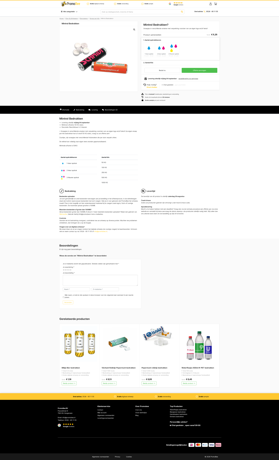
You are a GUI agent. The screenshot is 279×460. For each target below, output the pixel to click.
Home (62, 18)
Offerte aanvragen (199, 70)
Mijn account (101, 412)
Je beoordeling (69, 273)
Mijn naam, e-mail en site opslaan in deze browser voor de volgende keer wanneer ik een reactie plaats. (99, 296)
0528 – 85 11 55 (71, 420)
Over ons (138, 410)
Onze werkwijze (141, 412)
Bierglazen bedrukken (178, 412)
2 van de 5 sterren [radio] (64, 270)
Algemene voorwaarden (105, 415)
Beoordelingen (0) (111, 110)
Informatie (65, 110)
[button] (134, 30)
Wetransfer (63, 214)
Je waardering (68, 267)
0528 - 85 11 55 (212, 11)
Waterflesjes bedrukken (178, 410)
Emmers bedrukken (177, 416)
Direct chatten (152, 87)
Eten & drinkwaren (71, 18)
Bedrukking (80, 110)
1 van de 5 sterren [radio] (64, 270)
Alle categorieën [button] (69, 11)
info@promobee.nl (100, 231)
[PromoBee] (70, 4)
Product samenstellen (210, 110)
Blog (137, 415)
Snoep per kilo (95, 18)
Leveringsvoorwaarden (105, 418)
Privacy (117, 457)
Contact (100, 410)
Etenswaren (84, 18)
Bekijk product (68, 383)
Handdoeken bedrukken (178, 414)
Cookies (129, 457)
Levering (94, 110)
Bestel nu (162, 70)
